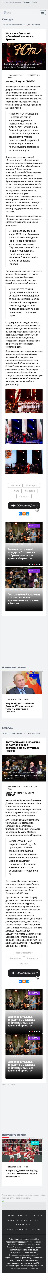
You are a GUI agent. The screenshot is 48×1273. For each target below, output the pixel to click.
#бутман (24, 963)
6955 (28, 589)
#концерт (24, 496)
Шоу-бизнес (6, 25)
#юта (16, 491)
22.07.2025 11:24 (23, 541)
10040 (36, 541)
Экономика (36, 1215)
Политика (22, 1215)
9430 (26, 1167)
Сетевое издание (35, 1242)
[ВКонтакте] (20, 513)
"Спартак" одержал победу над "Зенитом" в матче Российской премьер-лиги (21, 1173)
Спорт (35, 1143)
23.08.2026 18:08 (14, 699)
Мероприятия (17, 25)
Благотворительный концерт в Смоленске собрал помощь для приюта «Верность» (21, 1021)
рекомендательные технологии (24, 1268)
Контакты (36, 1229)
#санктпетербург (24, 953)
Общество (13, 1220)
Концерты (27, 25)
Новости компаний (17, 1229)
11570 (28, 1011)
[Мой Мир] (27, 513)
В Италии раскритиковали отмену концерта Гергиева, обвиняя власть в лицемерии (30, 552)
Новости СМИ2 (8, 1084)
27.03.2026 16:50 (34, 75)
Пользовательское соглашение (23, 1255)
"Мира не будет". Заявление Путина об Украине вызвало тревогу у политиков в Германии (19, 707)
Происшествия (24, 1225)
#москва (15, 485)
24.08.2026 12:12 (14, 1167)
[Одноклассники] (24, 513)
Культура (26, 1220)
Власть (34, 676)
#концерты (31, 485)
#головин (30, 491)
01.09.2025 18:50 (16, 1011)
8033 (26, 699)
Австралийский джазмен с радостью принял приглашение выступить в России (23, 599)
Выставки (36, 25)
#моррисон (32, 958)
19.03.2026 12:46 (16, 589)
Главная (10, 1215)
